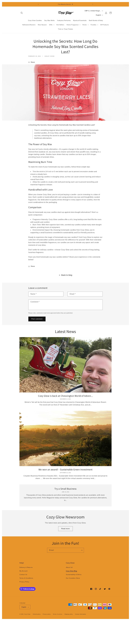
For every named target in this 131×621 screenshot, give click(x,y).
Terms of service (57, 614)
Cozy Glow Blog (71, 571)
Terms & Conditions (26, 578)
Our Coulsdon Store (73, 578)
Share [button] (33, 62)
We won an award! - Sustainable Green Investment (65, 469)
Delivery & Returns (26, 567)
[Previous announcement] (38, 4)
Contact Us (23, 574)
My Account (23, 571)
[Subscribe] (81, 550)
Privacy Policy (24, 582)
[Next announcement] (92, 4)
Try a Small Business (65, 488)
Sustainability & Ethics (73, 574)
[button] (21, 13)
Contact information (80, 614)
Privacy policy (47, 614)
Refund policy (37, 614)
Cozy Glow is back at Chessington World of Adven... (65, 395)
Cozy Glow (27, 614)
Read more (65, 528)
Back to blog (66, 275)
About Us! (69, 567)
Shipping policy (68, 614)
